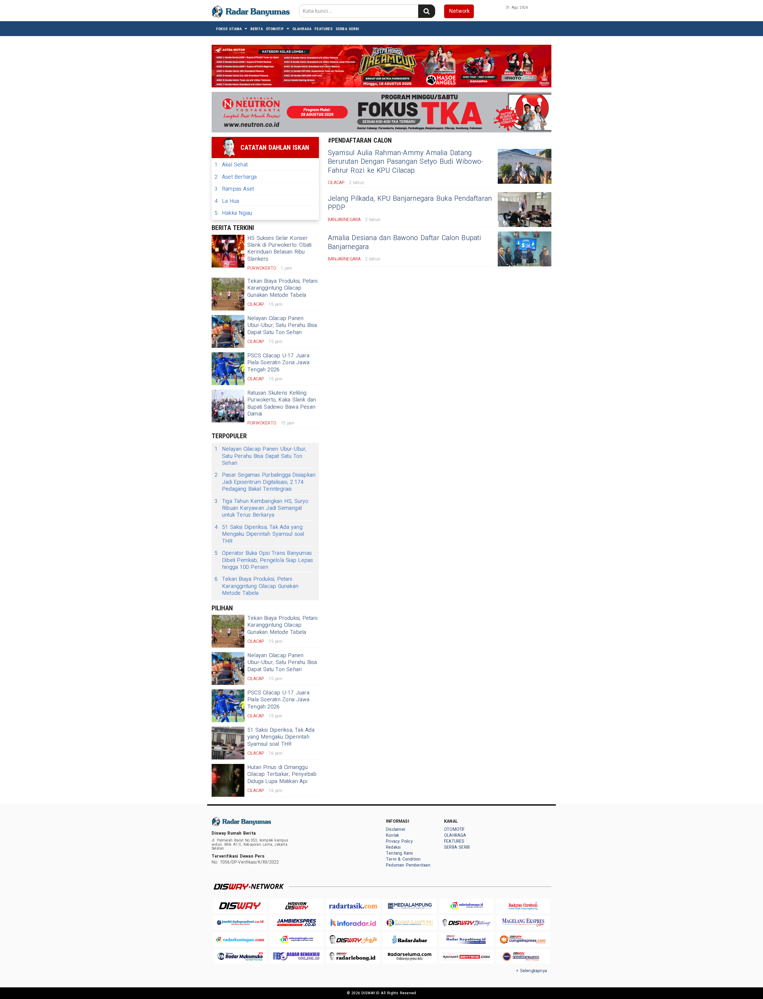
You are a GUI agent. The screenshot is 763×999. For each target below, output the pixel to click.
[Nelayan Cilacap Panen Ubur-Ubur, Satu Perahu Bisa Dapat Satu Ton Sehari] (228, 331)
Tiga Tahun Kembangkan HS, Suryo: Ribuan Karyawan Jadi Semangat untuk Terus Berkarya (262, 508)
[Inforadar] (353, 922)
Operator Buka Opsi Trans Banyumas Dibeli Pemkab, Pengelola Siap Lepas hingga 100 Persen (264, 560)
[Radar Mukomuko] (240, 956)
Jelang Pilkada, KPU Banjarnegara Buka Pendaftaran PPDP (410, 203)
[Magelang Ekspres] (523, 922)
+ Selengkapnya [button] (531, 971)
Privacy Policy (399, 841)
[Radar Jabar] (409, 939)
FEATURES (323, 29)
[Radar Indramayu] (466, 905)
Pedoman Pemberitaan (408, 865)
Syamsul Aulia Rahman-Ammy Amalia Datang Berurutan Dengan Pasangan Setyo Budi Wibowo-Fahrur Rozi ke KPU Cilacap (405, 162)
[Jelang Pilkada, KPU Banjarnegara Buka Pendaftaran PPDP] (524, 209)
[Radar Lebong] (353, 956)
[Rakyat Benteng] (466, 956)
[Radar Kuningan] (240, 939)
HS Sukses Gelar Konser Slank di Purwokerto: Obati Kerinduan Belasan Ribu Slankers (279, 248)
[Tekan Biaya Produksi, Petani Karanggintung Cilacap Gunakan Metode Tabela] (228, 294)
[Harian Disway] (296, 905)
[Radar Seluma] (409, 956)
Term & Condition (403, 859)
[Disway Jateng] (466, 922)
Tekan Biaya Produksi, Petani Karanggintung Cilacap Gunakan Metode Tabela (282, 288)
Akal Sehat (231, 164)
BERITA (256, 29)
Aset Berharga (236, 177)
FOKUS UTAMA (229, 29)
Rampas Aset (234, 189)
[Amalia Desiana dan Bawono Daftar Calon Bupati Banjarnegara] (524, 248)
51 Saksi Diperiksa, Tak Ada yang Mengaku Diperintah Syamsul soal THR (259, 534)
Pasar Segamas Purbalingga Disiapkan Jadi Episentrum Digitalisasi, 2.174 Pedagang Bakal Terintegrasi (265, 482)
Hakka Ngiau (233, 213)
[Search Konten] (426, 11)
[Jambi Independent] (240, 922)
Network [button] (459, 11)
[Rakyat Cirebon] (523, 905)
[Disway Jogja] (353, 939)
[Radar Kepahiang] (466, 939)
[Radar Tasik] (353, 905)
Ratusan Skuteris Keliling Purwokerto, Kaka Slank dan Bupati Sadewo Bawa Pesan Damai (281, 403)
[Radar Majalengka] (296, 939)
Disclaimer (396, 829)
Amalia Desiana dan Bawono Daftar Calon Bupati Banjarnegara (404, 242)
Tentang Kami (399, 853)
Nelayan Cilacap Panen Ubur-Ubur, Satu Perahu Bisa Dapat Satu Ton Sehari (282, 325)
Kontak (392, 835)
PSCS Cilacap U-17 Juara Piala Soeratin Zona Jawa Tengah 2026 (278, 363)
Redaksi (393, 847)
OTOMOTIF (275, 29)
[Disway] (240, 905)
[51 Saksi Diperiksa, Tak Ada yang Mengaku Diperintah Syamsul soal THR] (228, 743)
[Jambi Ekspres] (296, 922)
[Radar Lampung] (409, 922)
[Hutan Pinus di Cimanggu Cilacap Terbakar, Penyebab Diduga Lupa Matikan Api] (228, 780)
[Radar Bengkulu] (296, 956)
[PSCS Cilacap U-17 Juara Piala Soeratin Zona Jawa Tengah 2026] (228, 368)
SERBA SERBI (347, 29)
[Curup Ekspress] (523, 939)
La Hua (227, 201)
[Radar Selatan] (523, 956)
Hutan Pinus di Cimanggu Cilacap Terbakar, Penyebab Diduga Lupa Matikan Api (282, 774)
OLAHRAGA (302, 29)
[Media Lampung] (409, 905)
